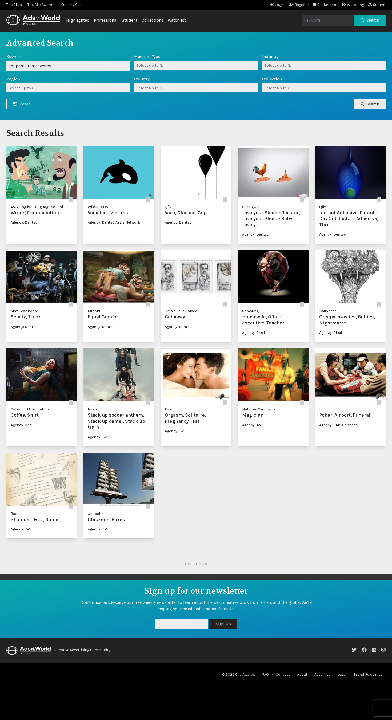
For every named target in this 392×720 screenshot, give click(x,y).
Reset (24, 104)
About (302, 674)
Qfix (168, 207)
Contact (283, 674)
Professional (106, 20)
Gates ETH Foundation (30, 409)
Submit (379, 4)
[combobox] (195, 65)
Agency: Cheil (253, 332)
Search (372, 20)
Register (302, 4)
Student (129, 20)
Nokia (93, 409)
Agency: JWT (98, 437)
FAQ (265, 674)
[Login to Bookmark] (71, 200)
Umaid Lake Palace (181, 311)
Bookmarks (327, 4)
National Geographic (260, 409)
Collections (152, 20)
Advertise (322, 674)
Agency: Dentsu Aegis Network (114, 222)
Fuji (168, 409)
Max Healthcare (24, 311)
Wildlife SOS (98, 207)
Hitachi (94, 311)
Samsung (250, 311)
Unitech (94, 513)
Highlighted (78, 20)
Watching (355, 4)
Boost (16, 513)
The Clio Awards (40, 4)
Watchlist (177, 20)
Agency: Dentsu (24, 222)
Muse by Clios (72, 4)
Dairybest (327, 311)
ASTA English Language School (37, 207)
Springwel (250, 207)
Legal (341, 674)
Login (280, 4)
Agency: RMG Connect (338, 425)
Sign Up (223, 623)
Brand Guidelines (367, 674)
